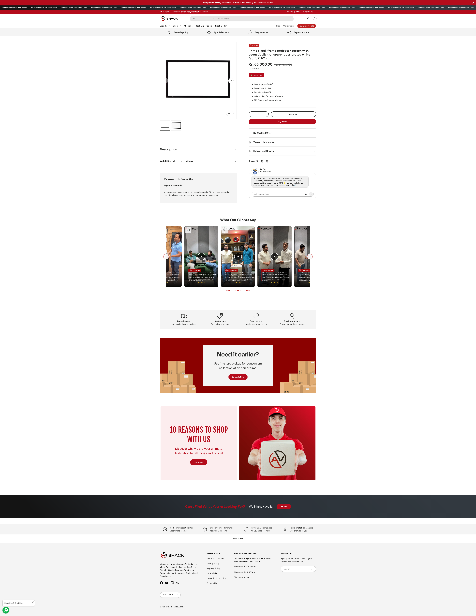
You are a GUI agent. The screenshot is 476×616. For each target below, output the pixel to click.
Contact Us (212, 583)
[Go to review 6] (235, 290)
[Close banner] (473, 2)
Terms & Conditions (215, 558)
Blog (278, 26)
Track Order (221, 26)
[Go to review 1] (224, 290)
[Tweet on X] (257, 161)
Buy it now (282, 122)
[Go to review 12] (249, 290)
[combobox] (242, 18)
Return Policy (213, 573)
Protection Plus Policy (216, 578)
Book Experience (204, 26)
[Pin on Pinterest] (267, 161)
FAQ (297, 12)
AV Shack (169, 607)
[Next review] (310, 256)
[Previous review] (166, 256)
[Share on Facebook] (262, 161)
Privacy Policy (213, 563)
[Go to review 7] (238, 290)
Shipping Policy (213, 568)
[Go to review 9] (242, 290)
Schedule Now (238, 377)
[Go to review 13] (251, 290)
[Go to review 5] (233, 290)
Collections (288, 26)
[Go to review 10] (244, 290)
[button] (314, 18)
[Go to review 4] (231, 290)
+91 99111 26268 (247, 572)
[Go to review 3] (229, 290)
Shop (175, 26)
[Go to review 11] (247, 290)
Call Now (283, 506)
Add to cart (293, 114)
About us (188, 26)
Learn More (198, 462)
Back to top (238, 539)
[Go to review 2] (226, 290)
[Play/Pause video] (201, 256)
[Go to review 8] (240, 290)
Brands (290, 12)
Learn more (185, 12)
